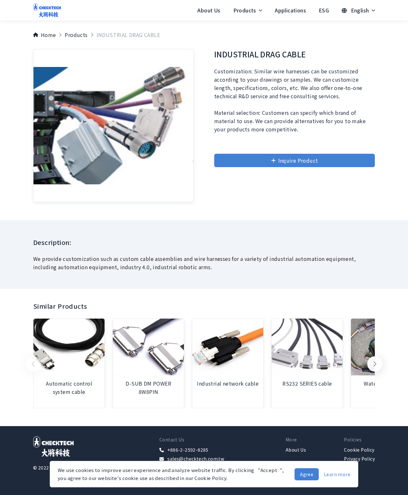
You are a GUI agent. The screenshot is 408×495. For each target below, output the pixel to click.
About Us (208, 10)
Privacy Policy (359, 458)
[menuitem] (209, 10)
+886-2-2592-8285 (187, 450)
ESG (324, 10)
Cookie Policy (359, 450)
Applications (290, 10)
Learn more (337, 474)
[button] (374, 364)
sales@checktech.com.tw (195, 458)
